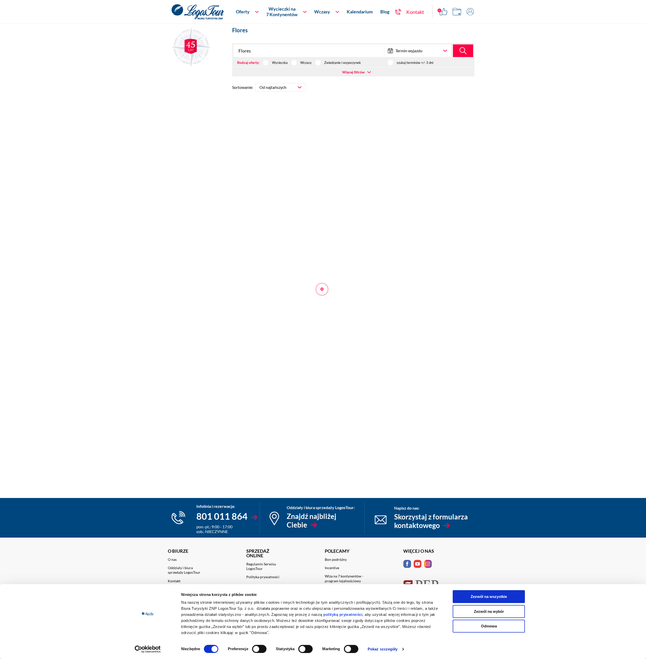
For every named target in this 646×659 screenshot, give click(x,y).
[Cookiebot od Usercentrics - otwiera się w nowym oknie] (148, 649)
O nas (172, 559)
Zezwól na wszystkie (489, 596)
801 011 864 (222, 516)
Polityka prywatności (262, 577)
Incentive (332, 568)
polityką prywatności (342, 614)
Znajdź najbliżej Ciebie (311, 520)
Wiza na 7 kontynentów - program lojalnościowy (344, 578)
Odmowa (489, 626)
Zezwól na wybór (489, 611)
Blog (384, 11)
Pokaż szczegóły (383, 649)
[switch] (259, 649)
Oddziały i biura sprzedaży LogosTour (184, 570)
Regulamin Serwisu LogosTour (261, 566)
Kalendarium (360, 11)
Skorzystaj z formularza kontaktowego (431, 521)
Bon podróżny (336, 559)
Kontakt (174, 581)
